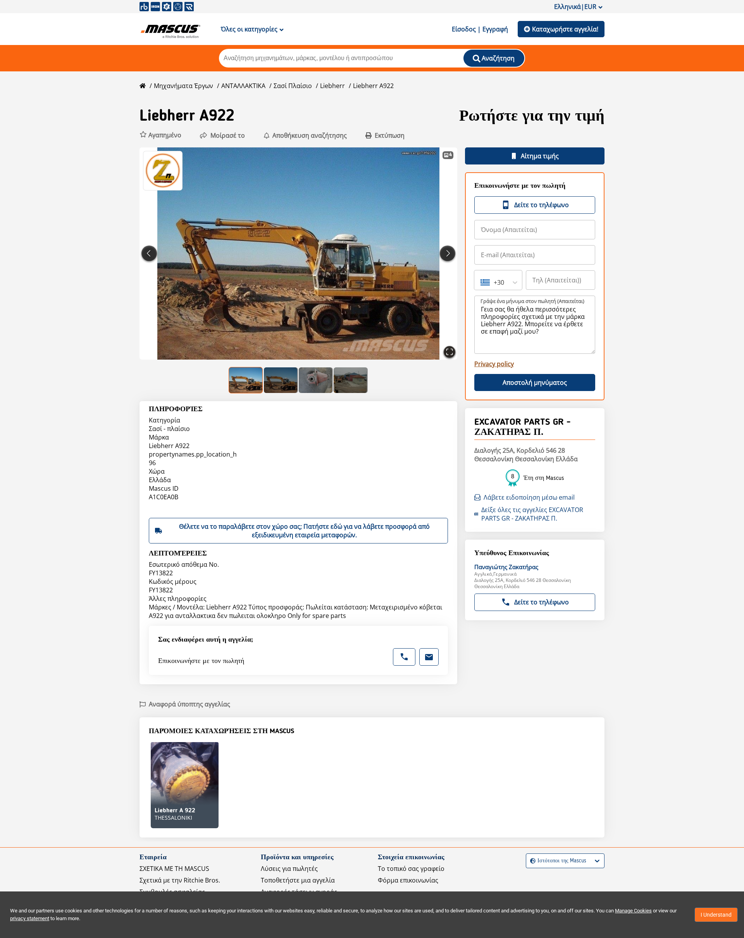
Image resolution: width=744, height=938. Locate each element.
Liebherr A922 (373, 85)
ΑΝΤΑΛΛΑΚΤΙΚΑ (243, 85)
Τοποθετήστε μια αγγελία (298, 880)
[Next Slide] (447, 253)
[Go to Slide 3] (316, 380)
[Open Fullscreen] (449, 352)
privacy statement (29, 918)
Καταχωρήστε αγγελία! (565, 29)
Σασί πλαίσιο (293, 85)
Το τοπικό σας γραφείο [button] (411, 868)
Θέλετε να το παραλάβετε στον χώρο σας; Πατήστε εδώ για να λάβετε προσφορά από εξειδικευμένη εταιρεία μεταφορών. (304, 530)
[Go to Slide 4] (351, 380)
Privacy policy (494, 364)
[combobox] (481, 282)
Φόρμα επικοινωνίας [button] (408, 880)
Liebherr (332, 85)
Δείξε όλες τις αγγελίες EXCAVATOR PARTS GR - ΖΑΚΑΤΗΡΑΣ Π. (532, 514)
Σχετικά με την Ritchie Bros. (180, 880)
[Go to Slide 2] (281, 380)
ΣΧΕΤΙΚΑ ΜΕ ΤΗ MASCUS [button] (174, 868)
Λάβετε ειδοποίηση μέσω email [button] (529, 497)
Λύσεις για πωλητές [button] (289, 868)
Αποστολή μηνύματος (535, 382)
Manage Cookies (633, 911)
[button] (160, 135)
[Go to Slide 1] (246, 380)
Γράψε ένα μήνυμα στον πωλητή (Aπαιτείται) (532, 301)
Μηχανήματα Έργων (183, 85)
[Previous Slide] (149, 253)
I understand (716, 915)
